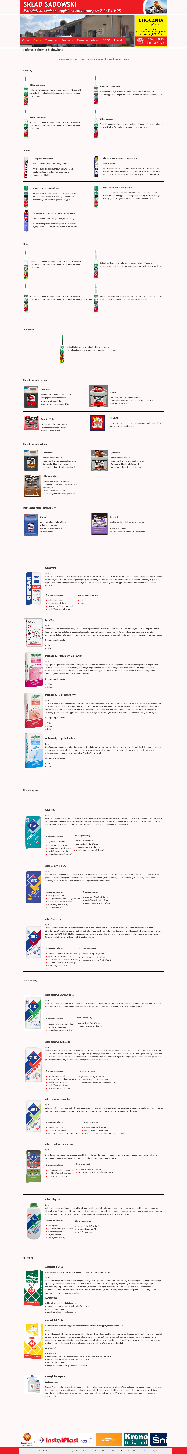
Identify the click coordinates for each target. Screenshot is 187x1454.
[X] (156, 1451)
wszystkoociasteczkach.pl (148, 1451)
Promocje (67, 40)
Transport (51, 40)
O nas (25, 40)
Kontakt (119, 40)
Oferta (37, 40)
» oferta (28, 50)
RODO (106, 40)
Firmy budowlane (87, 40)
